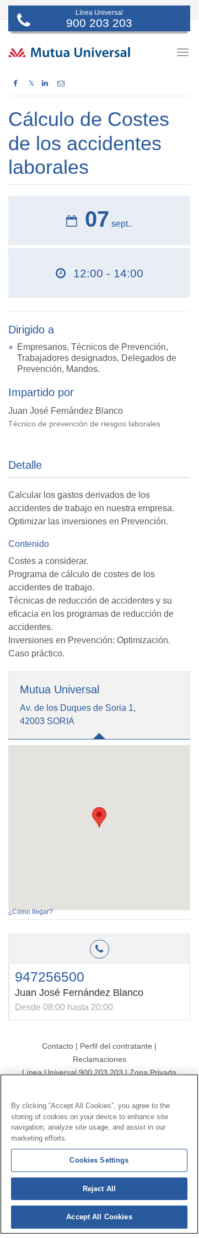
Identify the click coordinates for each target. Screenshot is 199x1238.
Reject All (99, 1189)
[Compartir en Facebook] (15, 83)
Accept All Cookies (99, 1217)
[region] (99, 1154)
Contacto (57, 1046)
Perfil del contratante (116, 1046)
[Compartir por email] (61, 83)
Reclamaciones (99, 1059)
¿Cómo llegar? (30, 912)
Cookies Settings (98, 1160)
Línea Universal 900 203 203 (72, 1072)
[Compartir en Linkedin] (45, 83)
